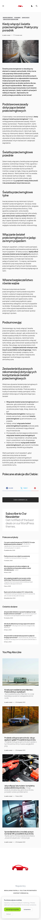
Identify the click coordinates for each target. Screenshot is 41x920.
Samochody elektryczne (10, 19)
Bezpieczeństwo (8, 17)
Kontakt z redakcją (20, 893)
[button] (3, 5)
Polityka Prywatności (28, 890)
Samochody (25, 17)
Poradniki (17, 17)
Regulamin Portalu (11, 890)
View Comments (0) (20, 499)
